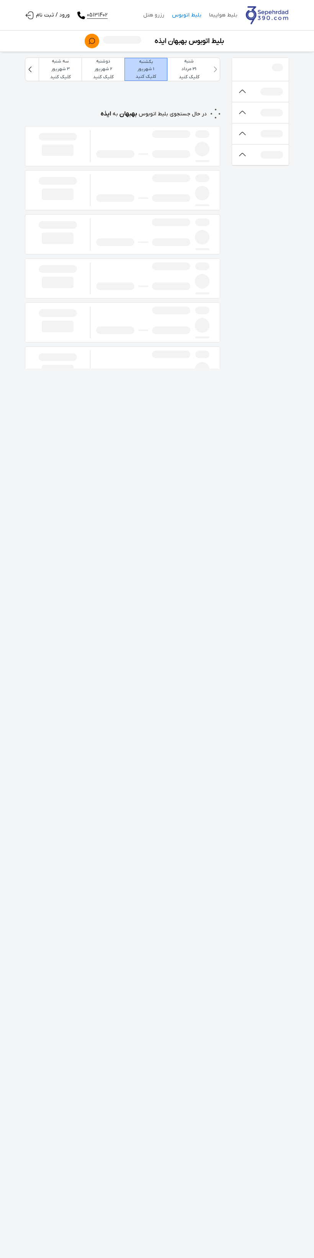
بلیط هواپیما (223, 15)
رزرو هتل (153, 15)
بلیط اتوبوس (186, 15)
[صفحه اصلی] (267, 15)
